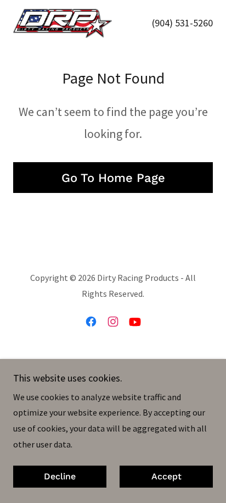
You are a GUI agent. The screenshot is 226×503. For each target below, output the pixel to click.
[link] (62, 23)
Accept (166, 477)
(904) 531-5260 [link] (182, 22)
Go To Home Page (113, 178)
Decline (60, 477)
